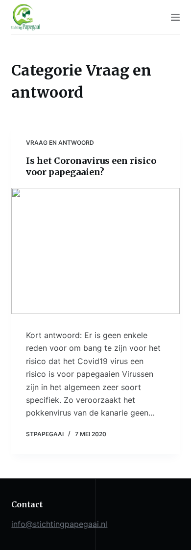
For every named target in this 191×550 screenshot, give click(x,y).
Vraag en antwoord (60, 142)
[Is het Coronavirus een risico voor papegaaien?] (95, 251)
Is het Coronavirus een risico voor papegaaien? (91, 166)
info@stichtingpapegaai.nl (59, 524)
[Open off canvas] (175, 17)
